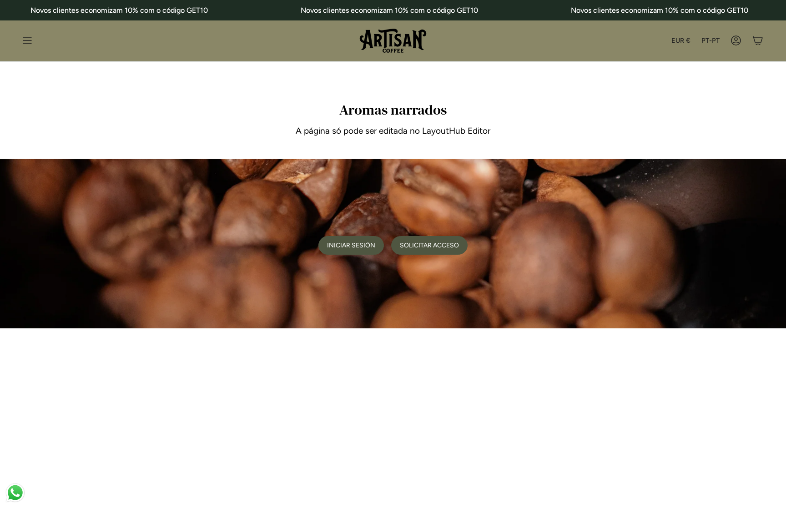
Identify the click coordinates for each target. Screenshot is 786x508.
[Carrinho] (757, 40)
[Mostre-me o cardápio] (27, 40)
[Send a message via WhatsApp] (15, 492)
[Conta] (736, 40)
